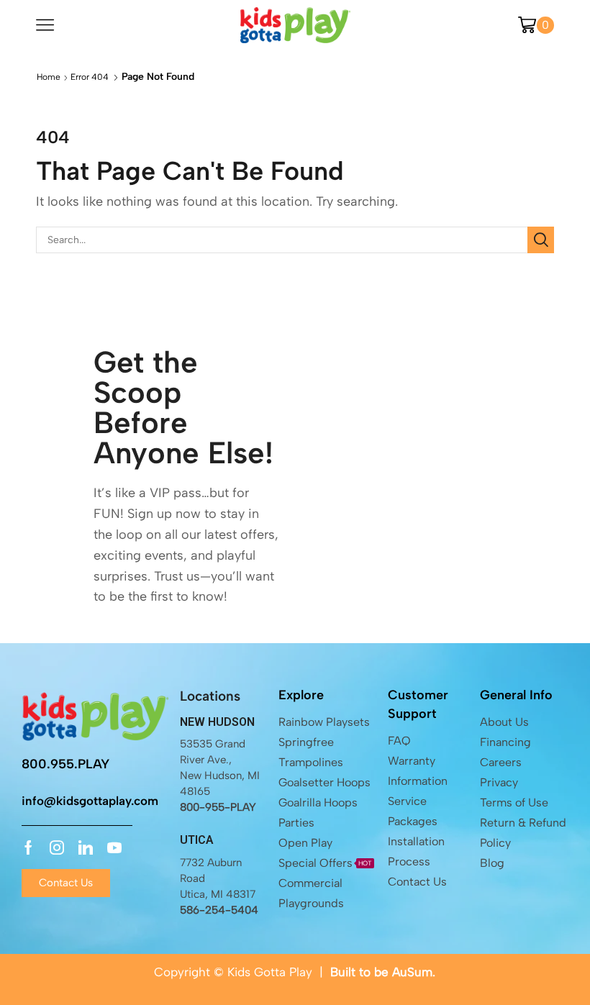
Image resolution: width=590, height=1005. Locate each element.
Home (48, 77)
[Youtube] (114, 847)
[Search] (540, 240)
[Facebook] (28, 847)
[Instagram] (57, 847)
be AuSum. (404, 972)
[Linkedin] (85, 847)
